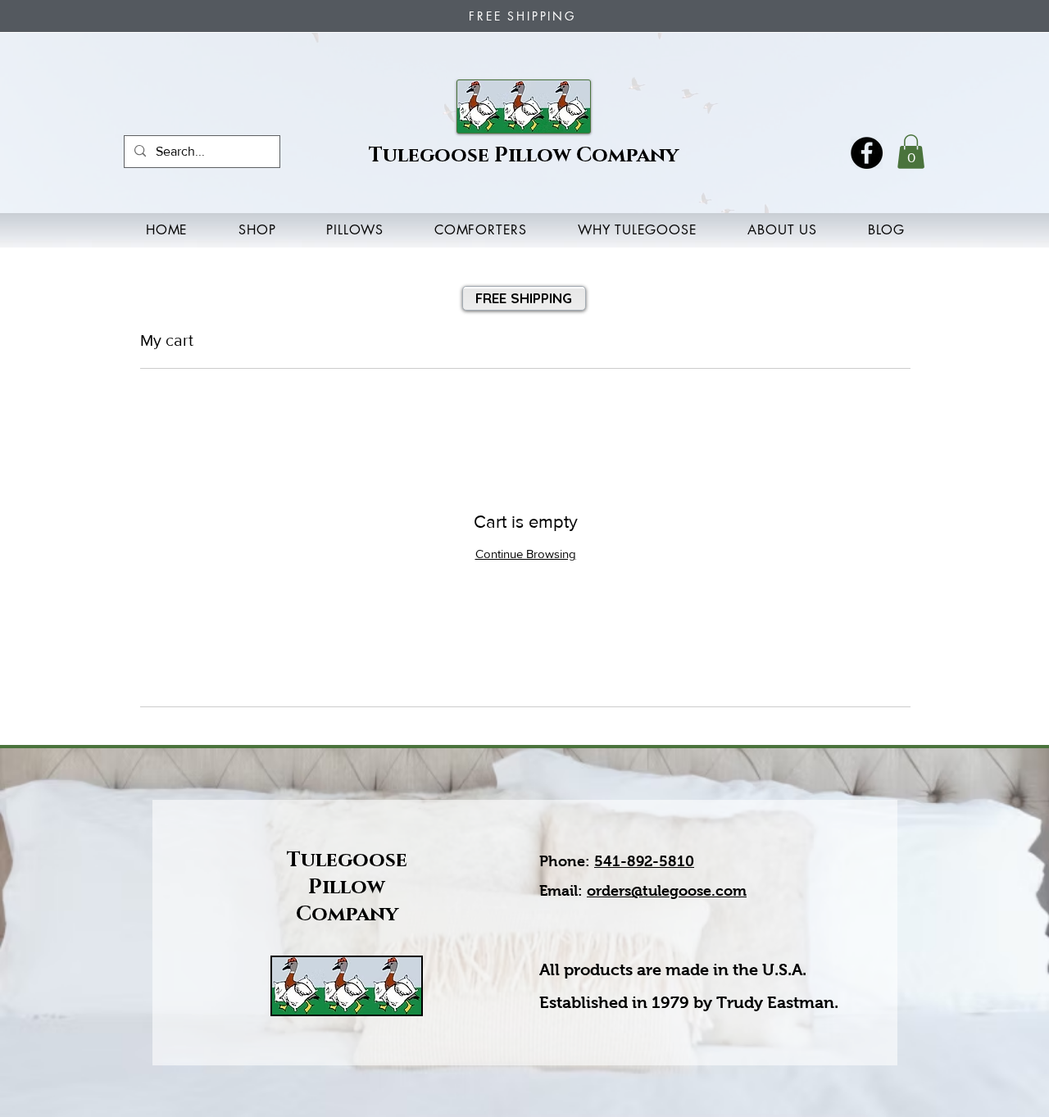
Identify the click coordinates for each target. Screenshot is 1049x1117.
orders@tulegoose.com (667, 891)
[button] (911, 151)
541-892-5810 (644, 861)
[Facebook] (867, 153)
